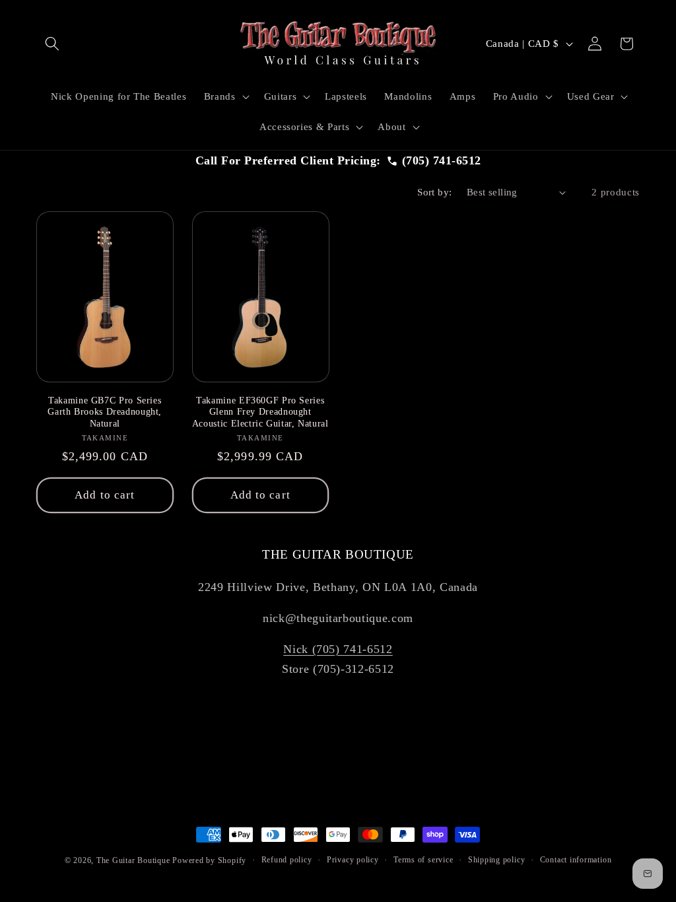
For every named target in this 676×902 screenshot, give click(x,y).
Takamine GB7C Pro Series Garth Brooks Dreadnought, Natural (105, 412)
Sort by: (434, 191)
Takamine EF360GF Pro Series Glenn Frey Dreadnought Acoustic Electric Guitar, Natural (260, 412)
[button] (52, 43)
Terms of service (423, 859)
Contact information (576, 859)
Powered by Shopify (209, 860)
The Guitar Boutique (133, 860)
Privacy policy (353, 859)
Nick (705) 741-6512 (338, 649)
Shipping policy (496, 859)
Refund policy (286, 859)
